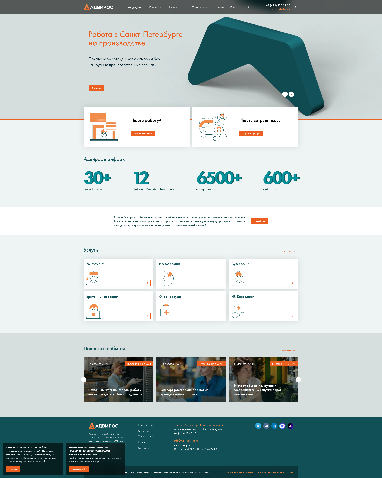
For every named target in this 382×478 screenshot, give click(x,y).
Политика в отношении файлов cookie (274, 471)
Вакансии (96, 88)
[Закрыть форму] (123, 445)
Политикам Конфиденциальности (22, 461)
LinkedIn (274, 426)
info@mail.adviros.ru (281, 9)
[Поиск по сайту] (249, 7)
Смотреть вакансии (143, 133)
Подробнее (259, 221)
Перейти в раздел (251, 133)
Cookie (43, 461)
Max (282, 426)
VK (266, 426)
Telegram (258, 426)
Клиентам (155, 7)
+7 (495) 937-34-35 (278, 5)
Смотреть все (288, 251)
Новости (219, 7)
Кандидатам (135, 7)
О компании (199, 7)
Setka (290, 426)
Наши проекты (176, 7)
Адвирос (98, 7)
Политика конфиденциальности (239, 471)
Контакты (235, 7)
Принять (13, 469)
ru (296, 7)
